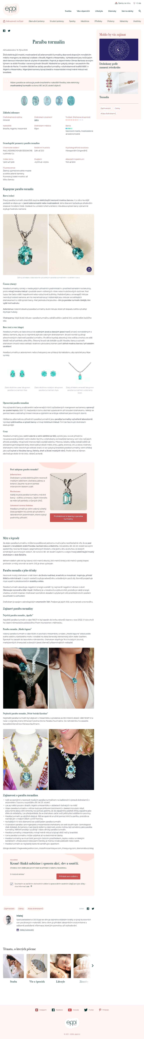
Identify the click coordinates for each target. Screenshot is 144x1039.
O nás (138, 3)
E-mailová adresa (17, 874)
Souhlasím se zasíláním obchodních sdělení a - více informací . (50, 885)
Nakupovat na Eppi (14, 21)
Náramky (124, 21)
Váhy (36, 120)
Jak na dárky (127, 11)
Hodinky (137, 21)
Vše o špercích (83, 11)
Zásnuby (112, 11)
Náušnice (85, 21)
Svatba (68, 11)
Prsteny (110, 21)
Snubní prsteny (57, 21)
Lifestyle (99, 11)
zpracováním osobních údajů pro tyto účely (68, 884)
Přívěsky (98, 21)
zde (27, 886)
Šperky (72, 21)
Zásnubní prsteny (37, 21)
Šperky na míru (124, 3)
